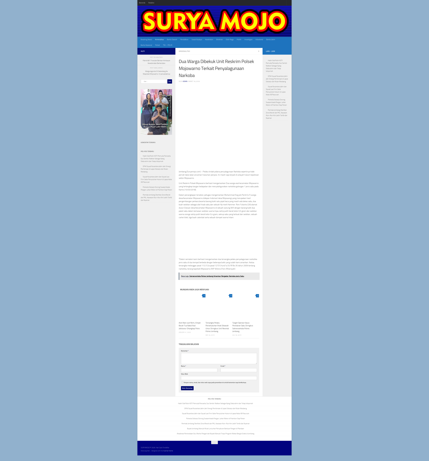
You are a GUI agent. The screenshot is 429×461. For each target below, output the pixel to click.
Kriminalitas (159, 39)
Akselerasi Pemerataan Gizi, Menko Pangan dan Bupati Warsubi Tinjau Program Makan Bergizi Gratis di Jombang (215, 440)
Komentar (185, 357)
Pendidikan (184, 39)
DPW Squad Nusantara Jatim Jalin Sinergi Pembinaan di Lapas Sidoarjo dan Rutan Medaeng (156, 169)
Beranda (142, 3)
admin (185, 81)
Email (223, 372)
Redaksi (151, 3)
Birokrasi (219, 39)
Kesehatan (209, 39)
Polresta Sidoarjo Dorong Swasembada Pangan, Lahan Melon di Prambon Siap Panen (276, 102)
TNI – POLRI (167, 45)
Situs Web (184, 380)
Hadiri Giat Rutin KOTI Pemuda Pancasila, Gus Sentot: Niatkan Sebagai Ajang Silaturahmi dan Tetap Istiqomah (156, 158)
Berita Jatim (270, 39)
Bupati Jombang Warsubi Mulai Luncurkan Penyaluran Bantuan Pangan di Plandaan (215, 435)
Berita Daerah (172, 39)
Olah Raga (230, 39)
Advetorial (259, 39)
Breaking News (146, 39)
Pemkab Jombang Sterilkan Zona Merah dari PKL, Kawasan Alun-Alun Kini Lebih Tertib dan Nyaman (156, 197)
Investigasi (248, 39)
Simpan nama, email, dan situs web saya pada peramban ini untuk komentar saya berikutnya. (215, 388)
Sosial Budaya (197, 39)
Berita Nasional (146, 45)
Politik (239, 39)
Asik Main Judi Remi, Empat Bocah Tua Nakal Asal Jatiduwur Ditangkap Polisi (190, 332)
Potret (157, 45)
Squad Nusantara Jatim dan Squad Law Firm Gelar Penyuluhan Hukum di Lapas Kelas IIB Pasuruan (156, 179)
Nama (183, 372)
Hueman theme (168, 457)
